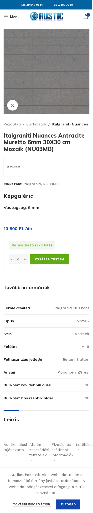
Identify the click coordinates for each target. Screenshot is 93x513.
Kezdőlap (12, 124)
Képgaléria (19, 195)
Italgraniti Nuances (70, 124)
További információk (32, 504)
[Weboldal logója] (46, 16)
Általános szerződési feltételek (39, 450)
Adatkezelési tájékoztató (15, 447)
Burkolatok (36, 124)
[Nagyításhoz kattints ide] (12, 105)
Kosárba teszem (49, 259)
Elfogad (68, 504)
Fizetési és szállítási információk (62, 450)
